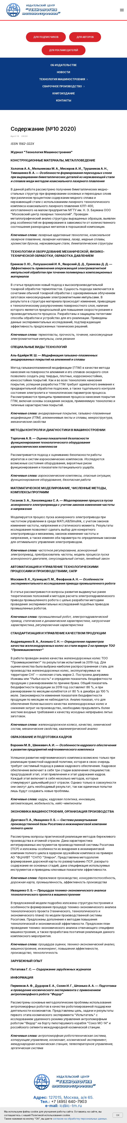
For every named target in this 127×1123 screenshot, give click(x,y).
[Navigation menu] (122, 10)
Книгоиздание (63, 93)
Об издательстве (63, 65)
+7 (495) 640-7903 (69, 1101)
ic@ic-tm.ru (71, 1105)
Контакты (63, 100)
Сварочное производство (62, 86)
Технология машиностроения (62, 79)
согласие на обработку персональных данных (80, 1118)
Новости (63, 72)
